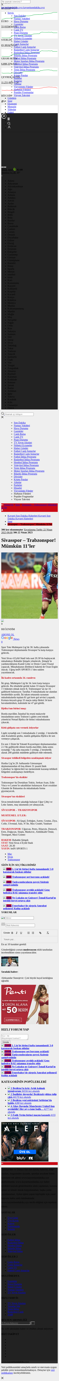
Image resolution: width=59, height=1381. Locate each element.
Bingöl (11, 212)
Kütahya (12, 300)
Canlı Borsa (20, 27)
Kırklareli (12, 288)
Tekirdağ (12, 345)
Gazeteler (18, 24)
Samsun (11, 334)
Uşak (10, 359)
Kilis (10, 402)
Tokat (10, 348)
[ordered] (28, 933)
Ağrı (10, 189)
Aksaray (12, 371)
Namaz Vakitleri (22, 18)
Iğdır (10, 393)
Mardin (11, 311)
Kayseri (11, 285)
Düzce (11, 408)
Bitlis (10, 214)
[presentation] (2, 167)
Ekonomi (12, 103)
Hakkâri (12, 263)
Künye (11, 1223)
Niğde (11, 322)
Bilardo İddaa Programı (25, 55)
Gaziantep (13, 254)
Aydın (11, 203)
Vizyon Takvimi (22, 95)
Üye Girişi (13, 1217)
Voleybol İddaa (15, 1251)
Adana (11, 180)
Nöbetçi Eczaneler (23, 38)
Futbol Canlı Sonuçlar (25, 47)
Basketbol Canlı (15, 1311)
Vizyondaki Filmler (23, 86)
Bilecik (11, 209)
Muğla (11, 314)
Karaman (12, 376)
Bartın (11, 388)
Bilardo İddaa (14, 1248)
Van (9, 362)
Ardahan (12, 391)
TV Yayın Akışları (23, 35)
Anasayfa (8, 504)
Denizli (11, 234)
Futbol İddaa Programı (25, 58)
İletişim (11, 1229)
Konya (11, 297)
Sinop (10, 339)
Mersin (11, 271)
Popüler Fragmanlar (24, 92)
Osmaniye (13, 405)
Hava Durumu (21, 21)
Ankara (11, 195)
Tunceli (11, 354)
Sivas (10, 342)
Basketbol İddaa (16, 1242)
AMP (10, 1314)
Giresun (11, 257)
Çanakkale (13, 226)
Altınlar (17, 84)
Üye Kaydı (13, 1220)
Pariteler (18, 81)
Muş (10, 317)
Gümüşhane (14, 260)
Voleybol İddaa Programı (26, 66)
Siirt (10, 337)
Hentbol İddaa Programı (26, 64)
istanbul (11, 274)
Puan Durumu (21, 32)
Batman (11, 382)
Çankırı (11, 229)
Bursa (10, 223)
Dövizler (18, 72)
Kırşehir (12, 291)
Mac (10, 854)
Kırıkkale (12, 379)
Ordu (10, 325)
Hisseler (18, 78)
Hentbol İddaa (15, 1245)
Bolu (10, 217)
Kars (10, 280)
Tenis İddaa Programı (24, 69)
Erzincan (12, 246)
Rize (10, 328)
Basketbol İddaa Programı (27, 52)
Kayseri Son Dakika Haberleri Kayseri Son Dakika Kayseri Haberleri (29, 517)
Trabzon (12, 351)
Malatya (12, 303)
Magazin (12, 106)
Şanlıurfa (12, 357)
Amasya (12, 192)
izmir (10, 277)
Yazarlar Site (14, 1306)
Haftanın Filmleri (22, 89)
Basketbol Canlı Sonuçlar (26, 49)
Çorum (11, 232)
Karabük (12, 399)
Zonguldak (13, 368)
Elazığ (11, 243)
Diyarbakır (13, 237)
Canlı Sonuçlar (21, 44)
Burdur (11, 220)
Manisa (11, 305)
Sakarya (12, 331)
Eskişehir (12, 251)
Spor (10, 101)
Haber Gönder (21, 41)
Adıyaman (13, 183)
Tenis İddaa (13, 1309)
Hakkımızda (14, 1226)
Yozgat (11, 365)
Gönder (5, 933)
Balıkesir (12, 206)
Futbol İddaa (14, 1240)
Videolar (12, 109)
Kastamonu (13, 283)
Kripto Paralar (21, 75)
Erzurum (12, 249)
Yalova (11, 396)
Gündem (12, 98)
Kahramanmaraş (16, 308)
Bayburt (12, 374)
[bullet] (33, 933)
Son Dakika (20, 15)
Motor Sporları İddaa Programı (29, 61)
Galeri (11, 112)
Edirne (11, 240)
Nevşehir (12, 320)
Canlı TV (18, 30)
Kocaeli (11, 294)
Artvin (11, 200)
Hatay (11, 266)
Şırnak (11, 385)
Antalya (11, 197)
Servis (11, 13)
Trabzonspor (14, 859)
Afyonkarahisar (15, 186)
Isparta (11, 268)
